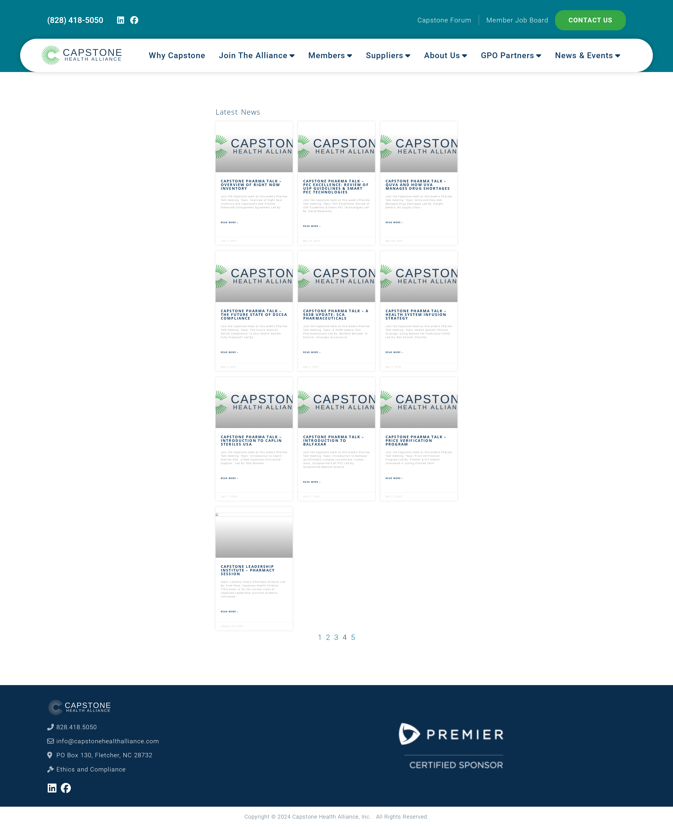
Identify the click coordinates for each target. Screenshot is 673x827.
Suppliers (384, 55)
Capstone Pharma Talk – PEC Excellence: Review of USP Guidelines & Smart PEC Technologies (336, 186)
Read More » (229, 222)
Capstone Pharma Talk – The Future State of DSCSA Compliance (254, 314)
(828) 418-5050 (75, 20)
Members (326, 55)
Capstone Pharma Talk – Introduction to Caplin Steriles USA (251, 440)
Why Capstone (177, 55)
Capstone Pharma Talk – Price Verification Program (416, 440)
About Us (442, 55)
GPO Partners (507, 55)
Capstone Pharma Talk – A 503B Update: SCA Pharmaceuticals (336, 314)
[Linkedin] (121, 20)
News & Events (584, 55)
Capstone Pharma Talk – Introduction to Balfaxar (333, 440)
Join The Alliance (253, 55)
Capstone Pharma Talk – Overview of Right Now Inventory (251, 185)
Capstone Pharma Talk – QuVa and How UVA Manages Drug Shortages (418, 185)
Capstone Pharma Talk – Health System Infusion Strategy (416, 314)
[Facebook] (134, 20)
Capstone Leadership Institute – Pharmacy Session (248, 570)
